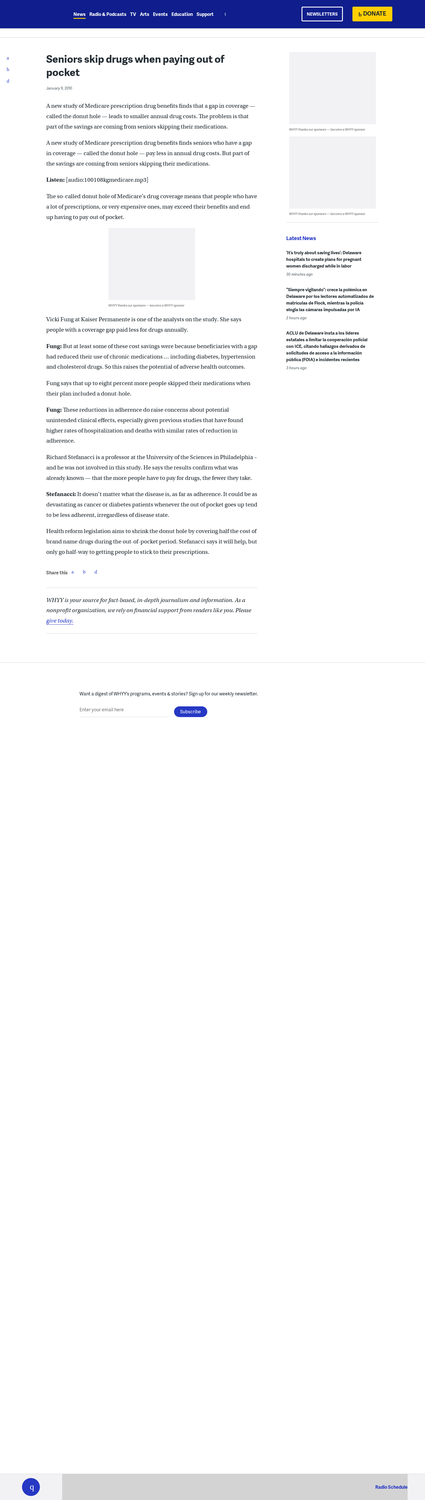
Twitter (84, 572)
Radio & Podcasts (107, 14)
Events (160, 14)
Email (95, 572)
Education (182, 14)
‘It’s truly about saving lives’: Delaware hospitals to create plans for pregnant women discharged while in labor (323, 259)
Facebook (72, 572)
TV (133, 14)
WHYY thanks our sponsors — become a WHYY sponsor (146, 305)
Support (205, 14)
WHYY (38, 14)
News (79, 14)
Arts (144, 14)
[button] (31, 1487)
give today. (59, 620)
